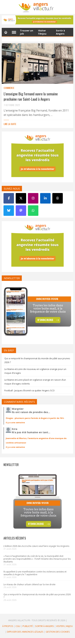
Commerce (9, 88)
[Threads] (57, 198)
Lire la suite (10, 124)
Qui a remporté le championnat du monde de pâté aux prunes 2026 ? (37, 596)
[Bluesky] (8, 210)
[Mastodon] (21, 210)
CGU (18, 625)
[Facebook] (8, 198)
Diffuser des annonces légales (25, 631)
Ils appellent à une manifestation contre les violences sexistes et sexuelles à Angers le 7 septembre (34, 573)
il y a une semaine (15, 422)
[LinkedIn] (45, 198)
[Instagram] (33, 198)
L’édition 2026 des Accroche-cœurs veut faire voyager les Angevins (36, 546)
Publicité (27, 625)
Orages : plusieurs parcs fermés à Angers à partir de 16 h (35, 418)
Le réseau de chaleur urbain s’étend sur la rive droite (29, 584)
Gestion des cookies (58, 631)
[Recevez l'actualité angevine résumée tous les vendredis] (37, 19)
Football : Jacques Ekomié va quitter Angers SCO (29, 390)
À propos (7, 625)
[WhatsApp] (33, 210)
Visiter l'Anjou (64, 625)
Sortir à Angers (44, 625)
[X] (21, 198)
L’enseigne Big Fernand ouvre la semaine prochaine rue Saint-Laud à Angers (31, 96)
